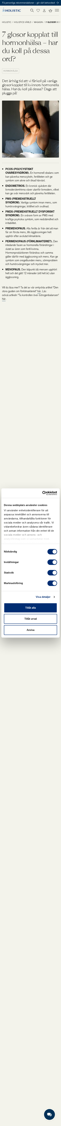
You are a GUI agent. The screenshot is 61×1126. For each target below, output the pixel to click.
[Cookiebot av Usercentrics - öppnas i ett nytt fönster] (43, 493)
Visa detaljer (43, 596)
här (39, 291)
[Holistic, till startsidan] (11, 11)
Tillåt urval (30, 618)
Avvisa (30, 629)
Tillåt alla (30, 607)
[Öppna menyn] (57, 10)
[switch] (52, 562)
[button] (38, 10)
